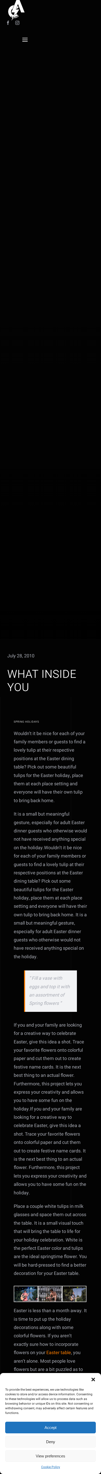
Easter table (58, 1352)
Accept (50, 1427)
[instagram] (17, 23)
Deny (50, 1442)
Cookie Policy (50, 1467)
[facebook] (8, 23)
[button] (93, 1379)
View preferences (50, 1456)
